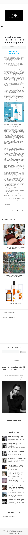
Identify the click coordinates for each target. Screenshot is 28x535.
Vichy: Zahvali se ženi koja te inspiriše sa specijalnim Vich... (14, 248)
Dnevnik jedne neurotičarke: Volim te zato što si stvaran (16, 465)
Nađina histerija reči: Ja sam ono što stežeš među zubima (16, 486)
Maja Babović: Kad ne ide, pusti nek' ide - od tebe (17, 479)
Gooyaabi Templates (14, 533)
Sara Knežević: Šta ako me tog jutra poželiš (16, 452)
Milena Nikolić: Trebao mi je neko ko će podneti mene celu (16, 437)
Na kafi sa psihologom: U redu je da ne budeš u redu (16, 493)
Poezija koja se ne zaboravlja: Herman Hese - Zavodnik (16, 500)
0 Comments (20, 47)
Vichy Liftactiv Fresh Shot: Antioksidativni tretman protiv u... (14, 304)
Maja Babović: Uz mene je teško (17, 458)
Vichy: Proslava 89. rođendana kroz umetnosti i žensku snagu (14, 276)
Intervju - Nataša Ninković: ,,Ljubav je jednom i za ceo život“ (13, 369)
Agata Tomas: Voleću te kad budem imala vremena (16, 472)
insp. (13, 530)
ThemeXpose (13, 531)
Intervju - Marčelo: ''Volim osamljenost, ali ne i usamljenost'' (15, 445)
